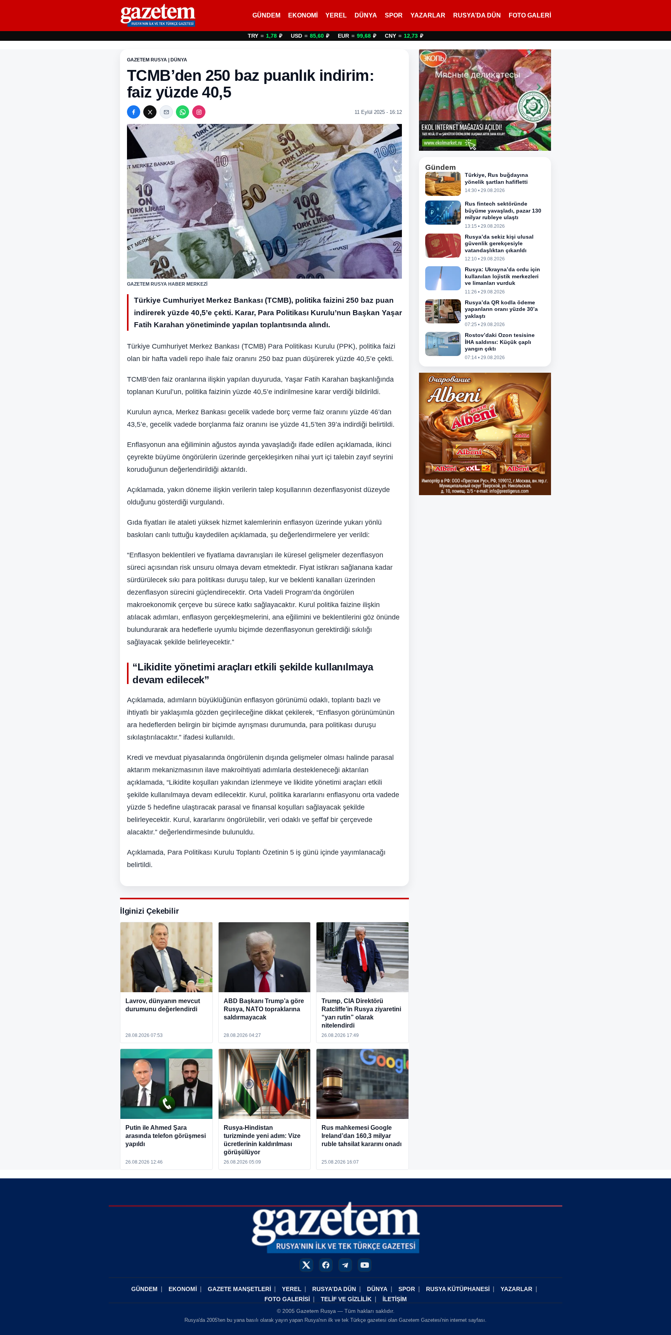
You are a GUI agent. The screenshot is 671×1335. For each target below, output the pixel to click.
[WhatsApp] (182, 112)
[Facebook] (133, 112)
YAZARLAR (427, 15)
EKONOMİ (303, 15)
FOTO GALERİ (530, 15)
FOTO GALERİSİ (287, 1299)
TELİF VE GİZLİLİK (346, 1299)
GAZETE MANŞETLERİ (239, 1289)
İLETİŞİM (394, 1299)
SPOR (394, 15)
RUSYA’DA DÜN (477, 15)
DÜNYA (366, 15)
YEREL (336, 15)
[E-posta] (166, 112)
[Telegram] (345, 1265)
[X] (149, 112)
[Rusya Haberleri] (158, 15)
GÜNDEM (266, 15)
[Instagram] (198, 112)
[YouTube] (365, 1265)
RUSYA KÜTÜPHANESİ (458, 1289)
